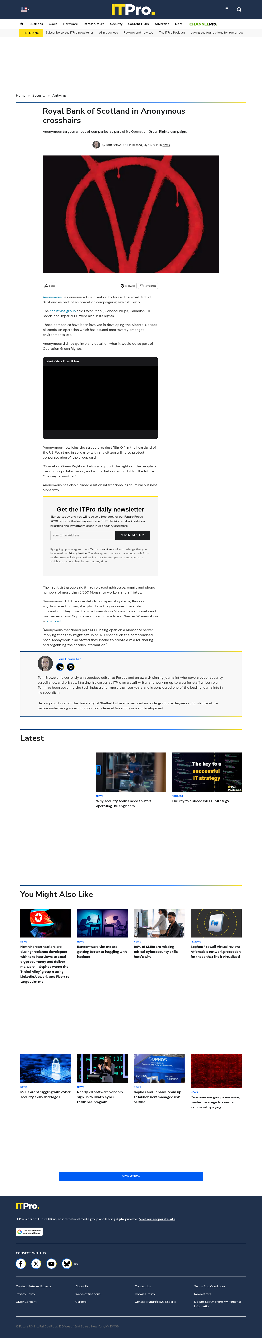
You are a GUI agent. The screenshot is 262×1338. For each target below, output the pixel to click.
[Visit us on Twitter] (36, 1264)
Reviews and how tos (138, 32)
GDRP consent (26, 1302)
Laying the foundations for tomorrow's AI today (224, 32)
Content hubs (138, 24)
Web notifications (88, 1294)
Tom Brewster (116, 145)
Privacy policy (25, 1294)
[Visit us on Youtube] (51, 1264)
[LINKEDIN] (71, 667)
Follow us (130, 285)
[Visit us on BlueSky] (65, 1264)
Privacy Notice (78, 553)
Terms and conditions (210, 1286)
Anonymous (52, 297)
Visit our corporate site (157, 1219)
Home (21, 95)
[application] (100, 398)
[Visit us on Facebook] (21, 1264)
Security (116, 24)
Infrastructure (94, 24)
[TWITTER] (61, 667)
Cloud (53, 24)
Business (36, 24)
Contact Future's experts (33, 1286)
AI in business (108, 32)
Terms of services (101, 549)
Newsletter (150, 285)
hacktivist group (63, 311)
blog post (53, 621)
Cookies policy (145, 1294)
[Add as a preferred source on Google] (29, 1232)
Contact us (143, 1286)
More (179, 24)
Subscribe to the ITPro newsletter (69, 32)
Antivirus (59, 95)
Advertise (162, 24)
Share (52, 285)
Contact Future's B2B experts (155, 1302)
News (166, 145)
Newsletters (202, 1294)
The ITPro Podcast (172, 32)
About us (82, 1286)
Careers (81, 1302)
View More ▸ (131, 1176)
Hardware (70, 24)
